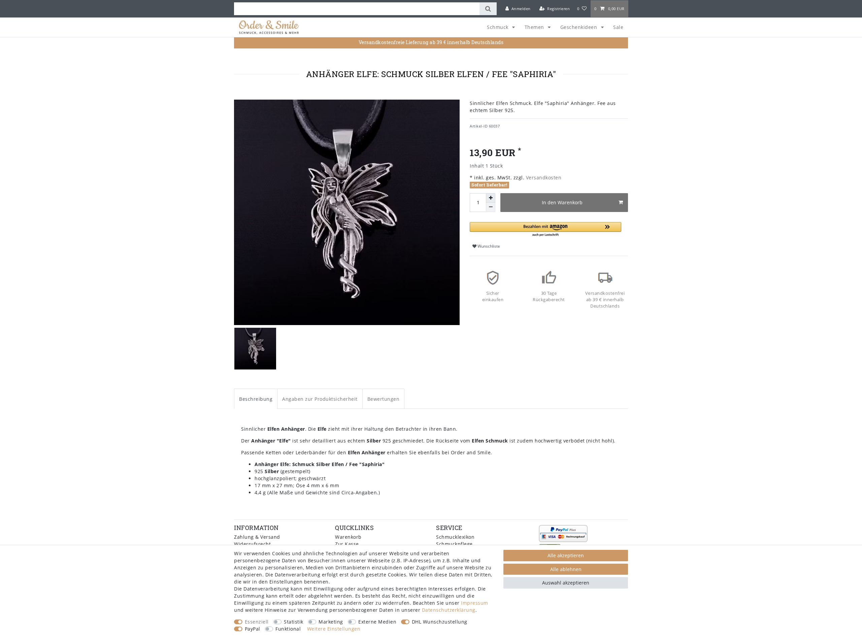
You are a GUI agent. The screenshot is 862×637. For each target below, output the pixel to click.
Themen (535, 27)
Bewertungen (383, 399)
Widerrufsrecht (252, 544)
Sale (618, 27)
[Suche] (488, 8)
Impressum (474, 603)
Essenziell (257, 621)
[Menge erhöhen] (490, 198)
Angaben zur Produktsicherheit (320, 399)
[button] (545, 229)
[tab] (255, 399)
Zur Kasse (347, 544)
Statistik (293, 621)
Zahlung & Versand (257, 537)
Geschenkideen (579, 27)
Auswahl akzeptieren (565, 582)
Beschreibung (255, 399)
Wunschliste (488, 246)
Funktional (288, 629)
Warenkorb (348, 537)
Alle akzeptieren (566, 555)
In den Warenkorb (562, 202)
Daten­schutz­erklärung (448, 610)
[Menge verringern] (490, 207)
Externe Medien (377, 621)
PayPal (252, 629)
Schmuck (498, 27)
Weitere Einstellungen (334, 629)
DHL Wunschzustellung (439, 621)
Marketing (331, 621)
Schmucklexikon (455, 537)
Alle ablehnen (566, 569)
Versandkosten (542, 177)
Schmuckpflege (454, 544)
